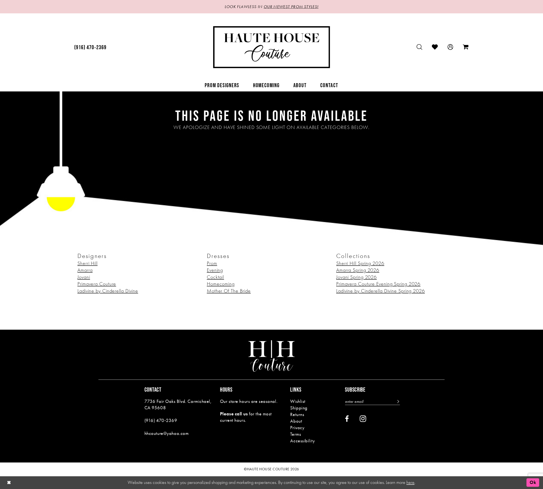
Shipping (299, 408)
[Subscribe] (397, 401)
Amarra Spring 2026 (357, 270)
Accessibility (302, 441)
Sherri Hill (87, 263)
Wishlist (297, 401)
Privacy (297, 428)
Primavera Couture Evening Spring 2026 (378, 284)
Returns (297, 414)
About (296, 421)
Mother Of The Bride (229, 291)
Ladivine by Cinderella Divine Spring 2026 (380, 291)
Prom (212, 263)
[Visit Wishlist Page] (435, 47)
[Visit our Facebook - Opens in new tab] (347, 419)
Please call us (234, 414)
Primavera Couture (96, 284)
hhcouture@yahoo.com (166, 433)
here (410, 482)
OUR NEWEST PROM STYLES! (291, 6)
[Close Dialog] (9, 482)
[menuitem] (90, 47)
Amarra (84, 270)
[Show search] (419, 47)
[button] (450, 47)
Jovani (83, 277)
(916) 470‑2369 (160, 420)
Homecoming (221, 284)
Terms (295, 434)
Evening (215, 270)
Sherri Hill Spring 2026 (360, 263)
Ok (533, 482)
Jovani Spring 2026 (356, 277)
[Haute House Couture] (271, 47)
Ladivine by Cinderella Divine (107, 291)
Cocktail (215, 277)
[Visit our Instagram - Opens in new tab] (363, 418)
